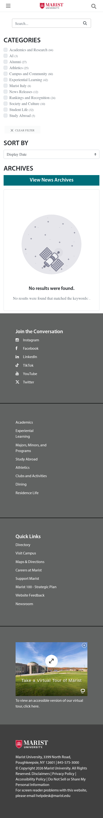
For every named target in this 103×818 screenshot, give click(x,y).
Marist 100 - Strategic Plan (36, 586)
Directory (23, 544)
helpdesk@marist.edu (53, 795)
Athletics (22, 467)
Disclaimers (41, 773)
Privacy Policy (63, 773)
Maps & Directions (30, 561)
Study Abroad (27, 459)
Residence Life (27, 492)
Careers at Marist (29, 570)
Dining (21, 484)
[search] (96, 6)
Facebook (31, 348)
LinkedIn (30, 356)
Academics (24, 422)
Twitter (28, 382)
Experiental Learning (25, 433)
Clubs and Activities (31, 475)
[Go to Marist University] (51, 6)
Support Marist (27, 578)
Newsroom (24, 603)
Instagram (31, 339)
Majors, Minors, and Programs (31, 447)
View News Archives (52, 180)
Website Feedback (30, 595)
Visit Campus (26, 553)
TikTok (28, 365)
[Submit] (85, 23)
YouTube (30, 373)
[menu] (7, 7)
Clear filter (24, 130)
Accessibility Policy (31, 779)
